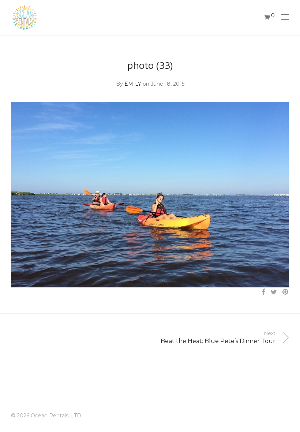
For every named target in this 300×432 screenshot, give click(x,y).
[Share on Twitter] (274, 292)
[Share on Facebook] (263, 292)
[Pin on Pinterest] (285, 292)
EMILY (132, 84)
